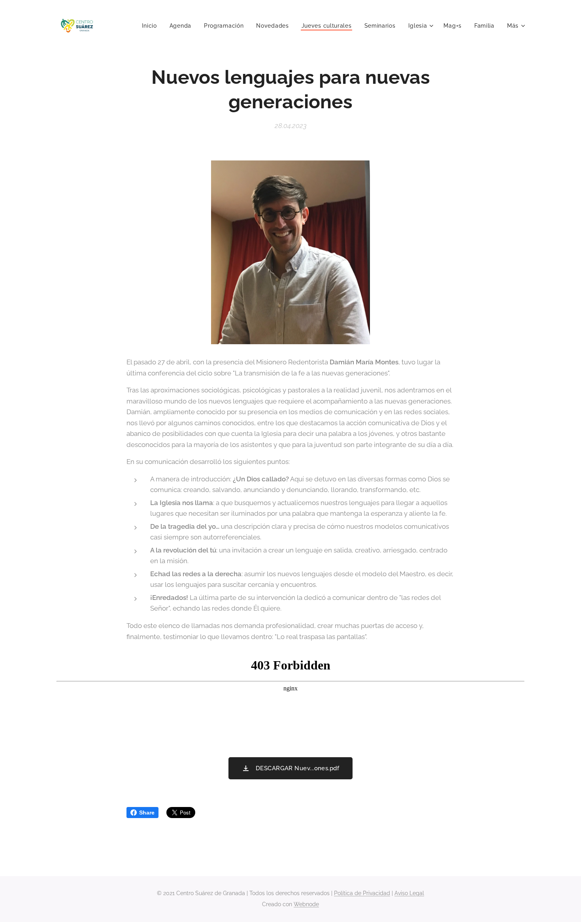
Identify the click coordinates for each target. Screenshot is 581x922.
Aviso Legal (409, 893)
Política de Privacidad (362, 893)
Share (147, 812)
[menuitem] (151, 26)
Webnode (306, 904)
